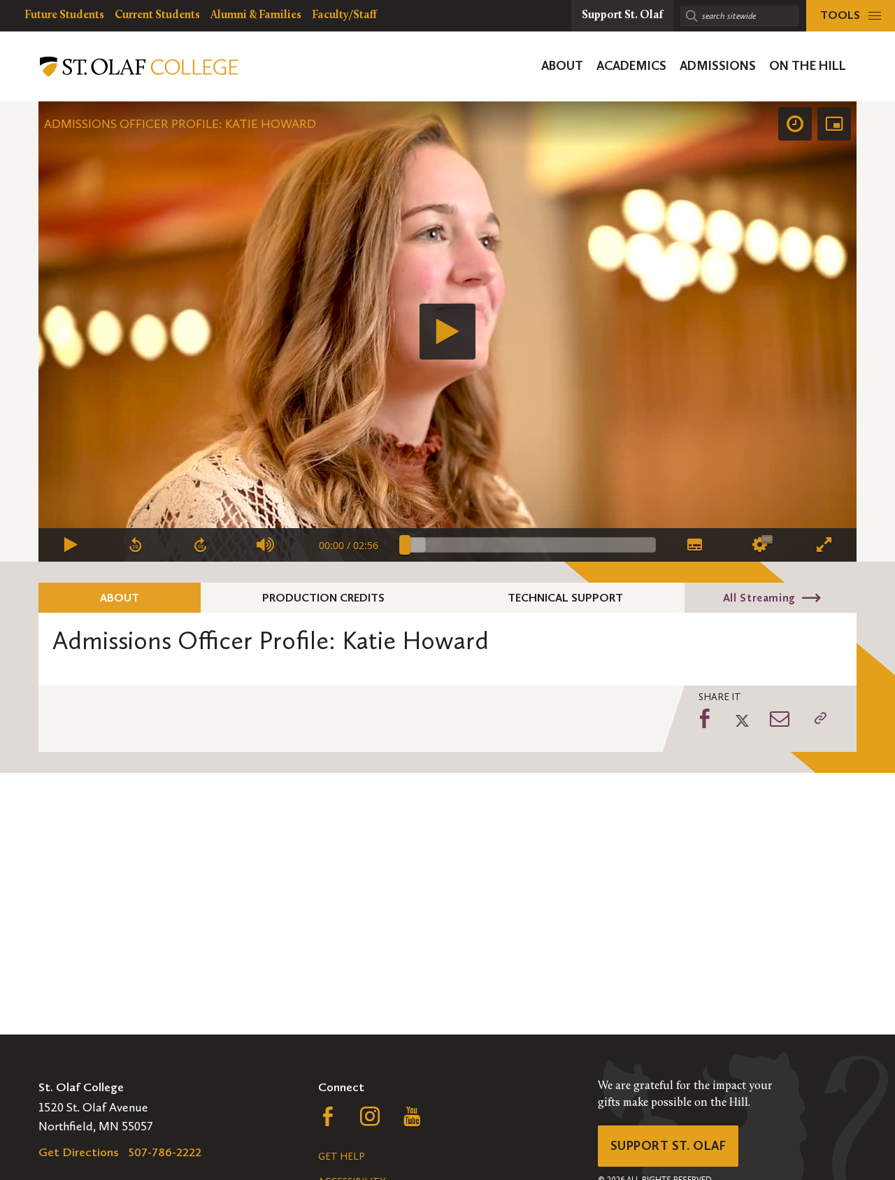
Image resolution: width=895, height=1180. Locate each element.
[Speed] (795, 124)
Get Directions (78, 1152)
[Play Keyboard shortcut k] (70, 545)
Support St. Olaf (668, 1145)
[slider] (530, 545)
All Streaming (759, 598)
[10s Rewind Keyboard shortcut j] (136, 545)
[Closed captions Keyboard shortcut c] (693, 545)
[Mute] (266, 545)
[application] (447, 331)
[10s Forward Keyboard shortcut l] (201, 545)
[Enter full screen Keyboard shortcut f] (824, 545)
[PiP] (834, 124)
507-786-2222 (165, 1152)
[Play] (447, 332)
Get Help (341, 1157)
